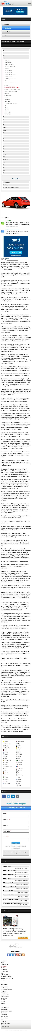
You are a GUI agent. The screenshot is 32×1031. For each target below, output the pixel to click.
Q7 (3, 146)
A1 (3, 53)
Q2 (3, 132)
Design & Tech (4, 1016)
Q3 (3, 135)
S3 (3, 164)
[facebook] (8, 954)
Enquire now (16, 843)
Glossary (3, 1003)
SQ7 (4, 167)
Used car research (5, 996)
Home (2, 962)
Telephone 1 (6, 819)
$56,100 (21, 868)
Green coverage (4, 994)
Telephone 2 (6, 825)
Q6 (3, 143)
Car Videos (3, 968)
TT (3, 173)
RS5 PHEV (5, 159)
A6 (3, 119)
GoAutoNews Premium (6, 1011)
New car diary (4, 993)
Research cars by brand (6, 989)
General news (4, 998)
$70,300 (21, 876)
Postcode (5, 837)
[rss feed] (23, 954)
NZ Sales (3, 1001)
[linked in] (14, 954)
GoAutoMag (4, 1014)
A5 (3, 116)
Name (4, 813)
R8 (3, 151)
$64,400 (23, 896)
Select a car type (5, 987)
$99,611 (22, 900)
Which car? (3, 991)
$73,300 (23, 892)
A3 (3, 55)
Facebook (9, 804)
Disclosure (3, 1025)
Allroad (4, 127)
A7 (3, 122)
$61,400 (21, 880)
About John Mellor (5, 1023)
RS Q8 (4, 154)
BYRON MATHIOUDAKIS (12, 260)
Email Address (7, 831)
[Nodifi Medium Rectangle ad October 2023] (16, 256)
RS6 (4, 162)
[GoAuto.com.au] (6, 5)
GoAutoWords (4, 1018)
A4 (4, 58)
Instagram (22, 804)
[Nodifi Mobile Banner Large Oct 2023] (15, 14)
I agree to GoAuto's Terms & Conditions (15, 846)
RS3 (4, 156)
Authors (3, 1019)
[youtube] (17, 954)
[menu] (29, 3)
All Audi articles (6, 182)
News (2, 973)
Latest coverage (4, 964)
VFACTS (3, 1000)
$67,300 (21, 872)
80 (3, 50)
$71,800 (22, 884)
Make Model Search (5, 975)
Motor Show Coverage (6, 976)
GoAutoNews (4, 1012)
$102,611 (22, 904)
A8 (3, 124)
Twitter (15, 804)
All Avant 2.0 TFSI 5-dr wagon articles (11, 187)
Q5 (3, 140)
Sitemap (3, 980)
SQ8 (4, 170)
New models (4, 969)
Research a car (4, 986)
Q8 (3, 148)
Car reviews (3, 966)
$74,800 (22, 888)
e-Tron (4, 130)
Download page (23, 937)
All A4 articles (6, 185)
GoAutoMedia (4, 1009)
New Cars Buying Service (7, 978)
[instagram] (20, 954)
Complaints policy (5, 1026)
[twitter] (11, 954)
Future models (4, 971)
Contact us (3, 1021)
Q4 (3, 138)
